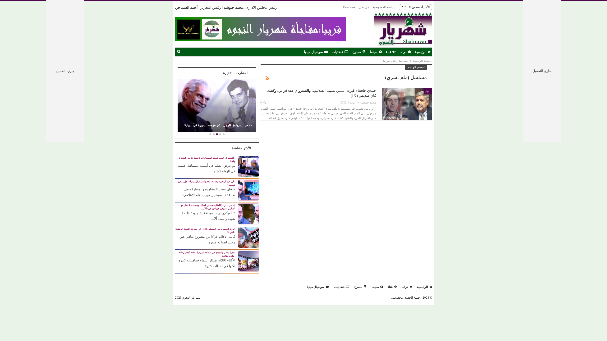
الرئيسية (420, 52)
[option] (216, 106)
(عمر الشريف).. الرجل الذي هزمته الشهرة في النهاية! (218, 125)
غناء (388, 52)
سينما (373, 52)
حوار (427, 91)
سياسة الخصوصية (383, 7)
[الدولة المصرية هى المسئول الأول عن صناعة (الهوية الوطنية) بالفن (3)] (248, 237)
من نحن (364, 7)
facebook (349, 7)
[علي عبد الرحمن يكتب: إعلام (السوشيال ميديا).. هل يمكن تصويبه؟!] (248, 190)
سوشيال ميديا (313, 52)
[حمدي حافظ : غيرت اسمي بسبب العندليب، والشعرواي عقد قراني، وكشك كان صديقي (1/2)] (407, 104)
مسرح (356, 52)
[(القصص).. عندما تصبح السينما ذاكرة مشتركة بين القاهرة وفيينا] (248, 166)
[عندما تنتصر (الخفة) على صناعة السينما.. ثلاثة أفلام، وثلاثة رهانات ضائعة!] (248, 261)
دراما (403, 52)
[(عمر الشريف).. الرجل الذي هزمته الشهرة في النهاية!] (216, 105)
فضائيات (337, 52)
